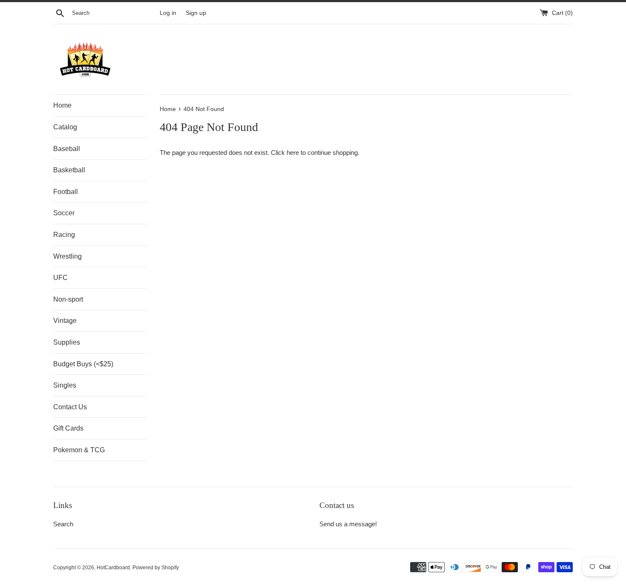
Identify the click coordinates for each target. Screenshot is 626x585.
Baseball (66, 148)
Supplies (66, 342)
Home (62, 105)
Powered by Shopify (155, 568)
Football (65, 191)
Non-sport (68, 299)
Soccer (64, 213)
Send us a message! (348, 524)
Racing (64, 234)
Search (63, 524)
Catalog (65, 127)
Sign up (196, 13)
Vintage (65, 320)
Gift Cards (68, 428)
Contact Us (70, 407)
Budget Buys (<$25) (83, 364)
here (293, 152)
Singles (64, 385)
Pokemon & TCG (79, 450)
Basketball (69, 170)
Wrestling (67, 256)
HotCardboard (113, 568)
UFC (60, 277)
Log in (168, 13)
